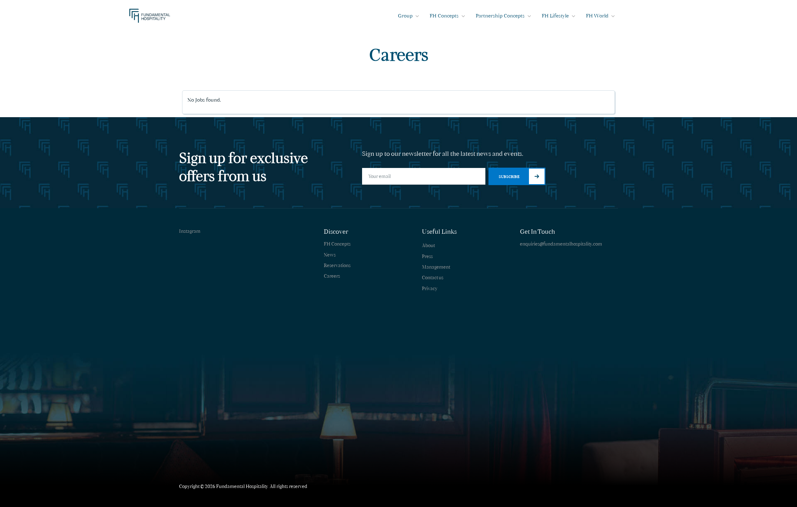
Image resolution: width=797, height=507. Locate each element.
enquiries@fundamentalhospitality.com (561, 243)
